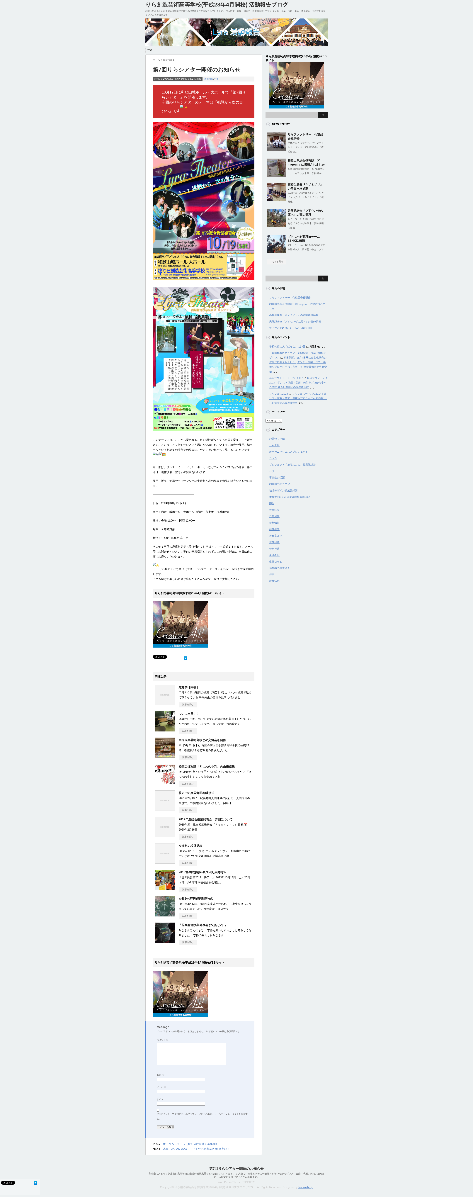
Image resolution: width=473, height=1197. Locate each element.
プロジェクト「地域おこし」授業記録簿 (292, 464)
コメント (162, 1040)
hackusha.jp (305, 1187)
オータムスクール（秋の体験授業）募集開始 (190, 1143)
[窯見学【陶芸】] (165, 703)
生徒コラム (275, 561)
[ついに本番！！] (165, 730)
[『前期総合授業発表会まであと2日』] (165, 941)
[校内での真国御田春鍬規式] (165, 809)
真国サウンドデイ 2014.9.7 (286, 377)
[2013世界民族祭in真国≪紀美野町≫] (165, 888)
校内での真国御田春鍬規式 (196, 792)
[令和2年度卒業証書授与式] (165, 915)
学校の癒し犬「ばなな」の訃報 (287, 346)
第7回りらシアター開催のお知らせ (236, 1169)
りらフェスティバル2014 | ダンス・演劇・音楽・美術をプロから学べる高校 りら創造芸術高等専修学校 (298, 398)
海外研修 (274, 542)
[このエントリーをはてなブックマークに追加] (185, 657)
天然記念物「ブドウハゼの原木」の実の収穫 (295, 321)
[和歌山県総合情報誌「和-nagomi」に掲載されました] (276, 175)
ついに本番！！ (189, 713)
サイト (160, 1099)
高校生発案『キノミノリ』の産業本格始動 (293, 315)
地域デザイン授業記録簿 (283, 490)
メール (161, 1087)
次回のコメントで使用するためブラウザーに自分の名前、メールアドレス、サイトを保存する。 (202, 1116)
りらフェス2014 (278, 393)
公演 (271, 471)
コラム (273, 458)
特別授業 (274, 548)
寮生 (271, 503)
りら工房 (274, 445)
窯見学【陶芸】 (189, 687)
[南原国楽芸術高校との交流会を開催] (165, 756)
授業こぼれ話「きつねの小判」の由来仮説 (207, 766)
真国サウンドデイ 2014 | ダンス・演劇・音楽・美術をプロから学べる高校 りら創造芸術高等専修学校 (298, 382)
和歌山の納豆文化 (279, 484)
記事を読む (187, 704)
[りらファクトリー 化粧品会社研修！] (276, 149)
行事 (216, 79)
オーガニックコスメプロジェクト (288, 451)
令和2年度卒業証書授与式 (196, 898)
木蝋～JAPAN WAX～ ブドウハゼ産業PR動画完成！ (196, 1148)
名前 (160, 1075)
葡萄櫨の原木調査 (279, 568)
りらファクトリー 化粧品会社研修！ (291, 297)
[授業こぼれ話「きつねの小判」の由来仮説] (165, 782)
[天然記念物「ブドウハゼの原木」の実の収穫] (276, 225)
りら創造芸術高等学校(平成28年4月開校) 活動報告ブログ (216, 4)
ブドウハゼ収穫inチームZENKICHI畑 (290, 328)
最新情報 (208, 79)
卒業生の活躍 (277, 477)
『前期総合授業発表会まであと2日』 (203, 925)
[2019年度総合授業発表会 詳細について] (165, 835)
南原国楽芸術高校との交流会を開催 (202, 740)
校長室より (275, 535)
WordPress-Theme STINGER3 (236, 1182)
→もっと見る (276, 261)
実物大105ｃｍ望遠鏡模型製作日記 (289, 496)
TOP (149, 50)
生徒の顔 (274, 555)
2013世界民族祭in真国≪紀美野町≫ (202, 872)
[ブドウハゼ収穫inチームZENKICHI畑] (276, 251)
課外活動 (274, 581)
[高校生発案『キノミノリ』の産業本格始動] (276, 199)
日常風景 (274, 516)
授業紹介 (274, 509)
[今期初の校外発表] (165, 862)
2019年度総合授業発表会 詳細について (206, 819)
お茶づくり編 (277, 438)
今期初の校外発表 (190, 845)
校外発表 (274, 529)
